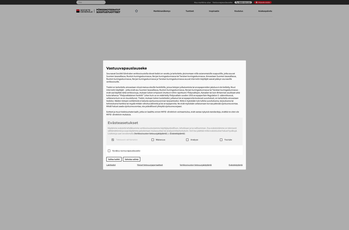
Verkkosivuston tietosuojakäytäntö (196, 165)
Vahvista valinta (132, 159)
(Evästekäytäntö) (177, 133)
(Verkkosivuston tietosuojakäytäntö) (150, 133)
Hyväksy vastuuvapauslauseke (126, 151)
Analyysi (194, 140)
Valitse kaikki (114, 159)
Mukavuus (160, 140)
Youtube (228, 140)
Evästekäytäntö (236, 165)
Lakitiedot (111, 165)
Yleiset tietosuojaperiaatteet (150, 165)
